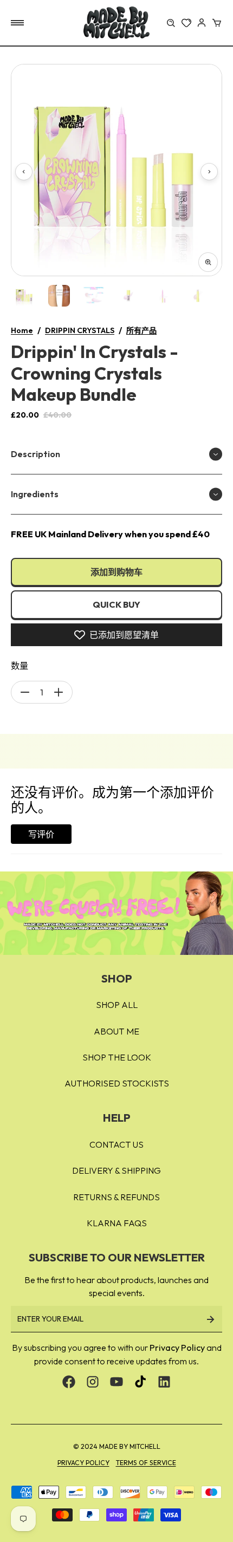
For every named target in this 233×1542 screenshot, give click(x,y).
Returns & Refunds (116, 1197)
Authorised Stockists (116, 1083)
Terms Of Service (146, 1463)
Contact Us (116, 1144)
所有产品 (141, 330)
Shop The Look (116, 1057)
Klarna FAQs (117, 1223)
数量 (19, 665)
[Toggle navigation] (17, 23)
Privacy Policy (177, 1347)
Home (22, 330)
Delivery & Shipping (116, 1170)
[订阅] (210, 1319)
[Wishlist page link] (186, 22)
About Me (116, 1031)
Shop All (117, 1004)
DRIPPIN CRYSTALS (79, 330)
